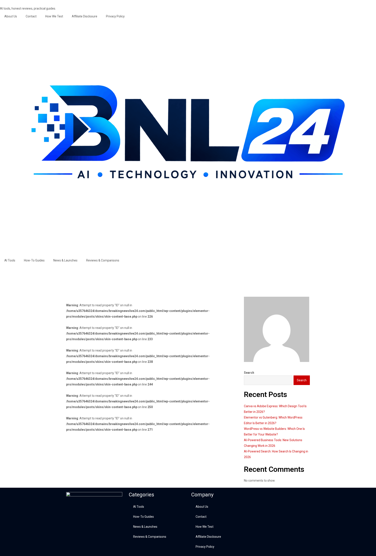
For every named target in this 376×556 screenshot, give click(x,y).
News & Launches (65, 260)
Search (249, 372)
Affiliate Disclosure (84, 16)
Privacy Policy (115, 16)
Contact (31, 16)
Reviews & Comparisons (102, 260)
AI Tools (9, 260)
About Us (10, 16)
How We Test (54, 16)
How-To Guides (34, 260)
